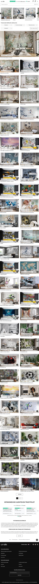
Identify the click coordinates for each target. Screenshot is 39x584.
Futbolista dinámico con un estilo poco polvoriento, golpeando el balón (27, 119)
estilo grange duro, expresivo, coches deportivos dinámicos (7, 181)
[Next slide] (37, 13)
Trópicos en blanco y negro (4, 258)
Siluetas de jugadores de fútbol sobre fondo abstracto (7, 444)
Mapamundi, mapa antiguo (24, 274)
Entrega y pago (3, 555)
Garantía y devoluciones (23, 551)
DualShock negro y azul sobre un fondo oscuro (27, 491)
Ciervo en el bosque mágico (5, 104)
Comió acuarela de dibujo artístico (26, 367)
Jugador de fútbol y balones (5, 351)
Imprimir (2, 564)
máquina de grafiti (3, 274)
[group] (18, 14)
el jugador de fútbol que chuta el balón (26, 413)
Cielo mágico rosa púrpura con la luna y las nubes (7, 150)
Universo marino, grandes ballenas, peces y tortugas (27, 243)
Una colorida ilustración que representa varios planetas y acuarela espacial (27, 212)
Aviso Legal (3, 566)
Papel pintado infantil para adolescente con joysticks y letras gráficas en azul (27, 181)
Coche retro (22, 460)
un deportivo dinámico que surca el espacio (27, 289)
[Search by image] (35, 4)
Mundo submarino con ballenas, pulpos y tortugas (7, 119)
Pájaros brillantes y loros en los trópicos (7, 88)
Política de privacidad (4, 562)
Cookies (20, 564)
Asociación (20, 566)
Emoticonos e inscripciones (25, 150)
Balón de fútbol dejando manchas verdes (7, 305)
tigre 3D (21, 398)
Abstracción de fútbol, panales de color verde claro (7, 475)
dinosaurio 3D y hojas (24, 444)
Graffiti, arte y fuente (4, 382)
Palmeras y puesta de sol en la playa (6, 398)
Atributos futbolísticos (4, 491)
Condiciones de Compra (23, 562)
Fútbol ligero (2, 336)
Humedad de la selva (23, 351)
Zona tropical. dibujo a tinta (5, 429)
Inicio (10, 539)
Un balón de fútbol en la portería (25, 227)
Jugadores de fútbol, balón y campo (26, 336)
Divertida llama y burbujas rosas (5, 289)
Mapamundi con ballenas (24, 429)
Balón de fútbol (3, 227)
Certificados (21, 553)
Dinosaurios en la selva (24, 88)
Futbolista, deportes (23, 258)
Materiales (3, 553)
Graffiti (1, 243)
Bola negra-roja (3, 367)
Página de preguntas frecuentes (6, 551)
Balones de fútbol (3, 212)
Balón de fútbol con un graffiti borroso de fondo (7, 460)
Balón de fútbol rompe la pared (25, 475)
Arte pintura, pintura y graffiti (25, 305)
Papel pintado (21, 555)
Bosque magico (23, 104)
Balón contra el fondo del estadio (6, 320)
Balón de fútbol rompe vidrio (5, 413)
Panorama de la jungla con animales (6, 57)
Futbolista (22, 73)
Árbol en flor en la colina (4, 73)
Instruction (3, 557)
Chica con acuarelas (23, 320)
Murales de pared (14, 539)
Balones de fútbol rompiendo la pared (26, 382)
